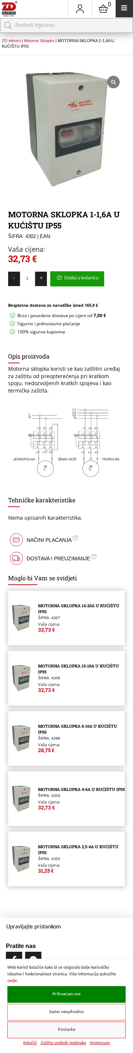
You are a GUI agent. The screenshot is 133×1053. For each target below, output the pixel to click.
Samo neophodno (66, 1012)
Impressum (100, 1043)
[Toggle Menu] (124, 8)
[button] (66, 539)
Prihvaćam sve (66, 994)
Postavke (66, 1029)
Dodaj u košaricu (81, 278)
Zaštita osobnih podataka (63, 1043)
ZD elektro (11, 40)
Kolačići (30, 1043)
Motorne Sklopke (39, 40)
